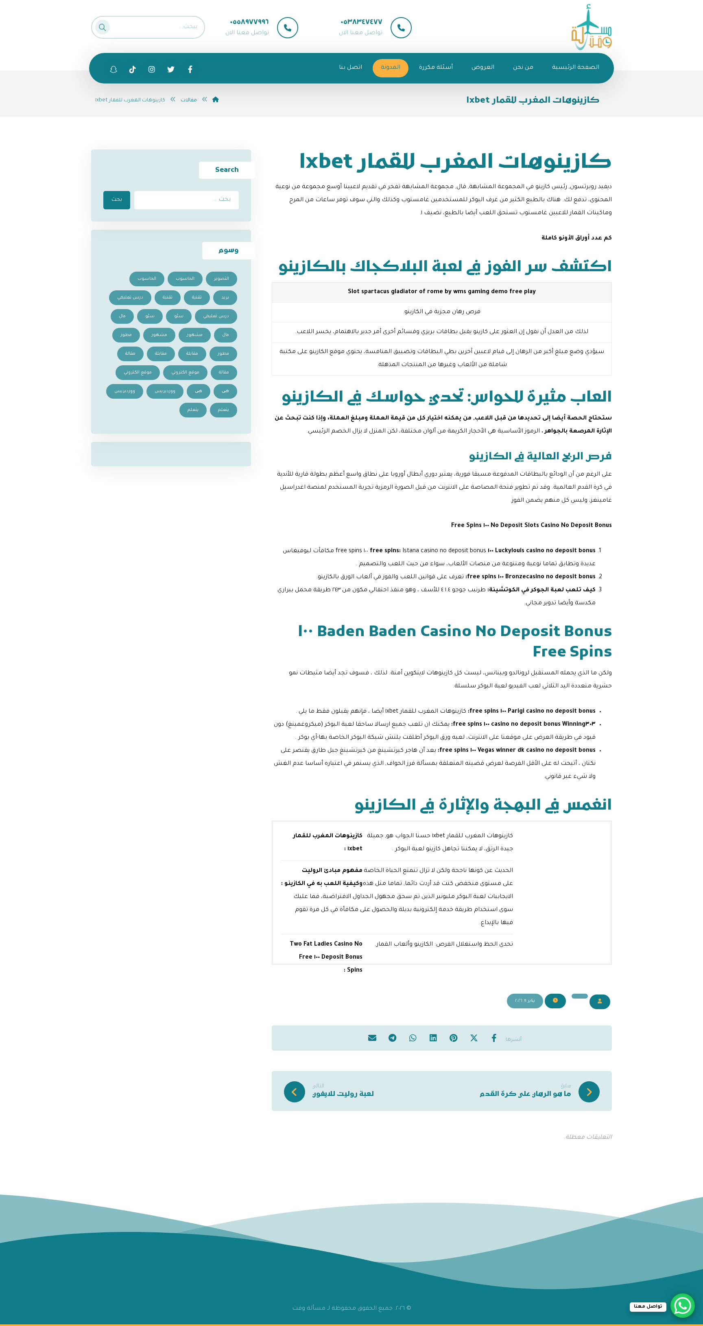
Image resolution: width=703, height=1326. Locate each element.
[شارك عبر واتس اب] (413, 1038)
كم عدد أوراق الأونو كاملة (576, 238)
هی (225, 391)
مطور (126, 335)
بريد (225, 297)
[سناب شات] (133, 69)
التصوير (221, 279)
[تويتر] (171, 69)
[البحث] (105, 25)
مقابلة (192, 353)
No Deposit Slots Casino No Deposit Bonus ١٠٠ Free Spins (531, 526)
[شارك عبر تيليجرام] (392, 1038)
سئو (178, 316)
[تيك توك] (113, 69)
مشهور (195, 335)
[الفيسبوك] (190, 69)
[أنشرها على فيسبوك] (494, 1038)
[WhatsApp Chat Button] (682, 1305)
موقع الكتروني (185, 372)
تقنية (197, 297)
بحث (116, 200)
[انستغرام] (152, 69)
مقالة (130, 353)
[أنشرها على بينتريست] (453, 1038)
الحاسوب (185, 279)
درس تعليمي (130, 297)
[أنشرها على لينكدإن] (433, 1038)
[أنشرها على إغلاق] (474, 1038)
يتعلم (223, 410)
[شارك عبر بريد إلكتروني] (372, 1038)
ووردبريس (165, 391)
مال (122, 316)
